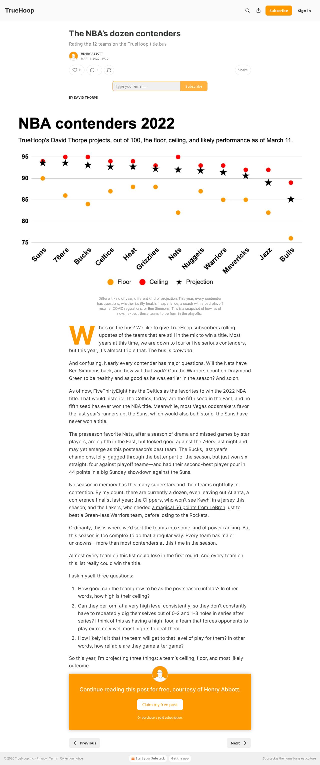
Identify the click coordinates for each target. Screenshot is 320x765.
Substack (269, 758)
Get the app (180, 758)
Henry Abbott (92, 53)
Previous (88, 742)
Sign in (304, 10)
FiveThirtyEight (110, 391)
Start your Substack (150, 758)
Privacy (42, 758)
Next (235, 742)
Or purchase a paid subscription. (160, 717)
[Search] (247, 11)
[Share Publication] (259, 11)
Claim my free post (160, 704)
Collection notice (71, 758)
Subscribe (279, 10)
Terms (53, 758)
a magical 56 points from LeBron (188, 507)
